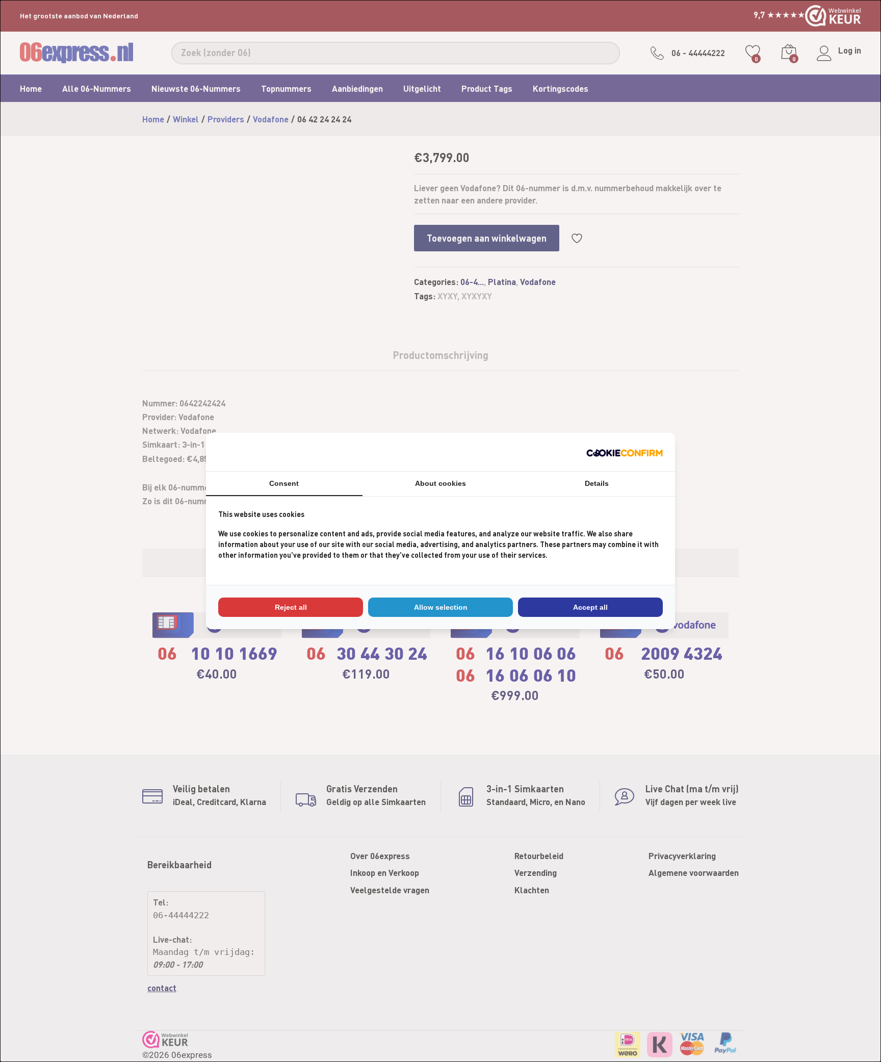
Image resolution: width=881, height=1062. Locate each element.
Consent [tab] (284, 483)
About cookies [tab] (440, 483)
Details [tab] (597, 483)
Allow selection (441, 607)
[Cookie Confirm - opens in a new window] (624, 452)
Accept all (590, 607)
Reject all (291, 607)
